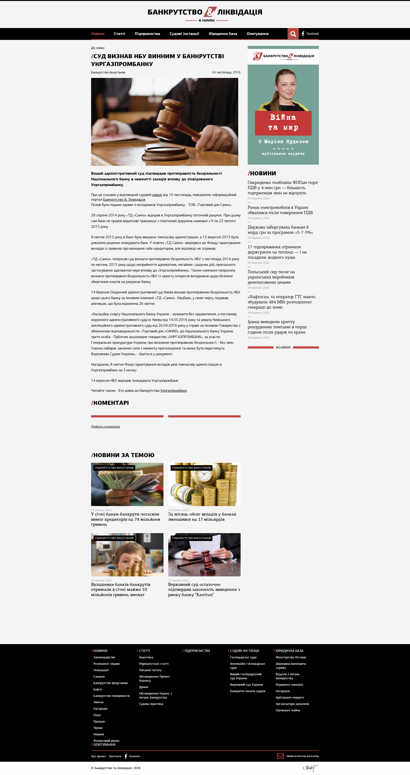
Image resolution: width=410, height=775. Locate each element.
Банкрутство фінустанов (115, 467)
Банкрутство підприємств (111, 696)
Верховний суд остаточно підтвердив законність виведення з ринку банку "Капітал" (204, 589)
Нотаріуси (283, 691)
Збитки (98, 702)
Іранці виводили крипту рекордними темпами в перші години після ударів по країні (277, 327)
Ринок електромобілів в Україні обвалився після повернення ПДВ (280, 210)
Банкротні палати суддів (247, 691)
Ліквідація (101, 670)
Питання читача (150, 670)
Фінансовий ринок (106, 741)
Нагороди (100, 709)
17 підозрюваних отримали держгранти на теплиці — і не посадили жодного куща (277, 252)
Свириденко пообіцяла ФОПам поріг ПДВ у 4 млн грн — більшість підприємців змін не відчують (283, 188)
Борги (97, 689)
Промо (98, 728)
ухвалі (157, 194)
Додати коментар (105, 427)
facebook (313, 33)
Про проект (98, 756)
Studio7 (310, 768)
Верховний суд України (246, 685)
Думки (143, 687)
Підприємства (148, 33)
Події (97, 715)
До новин (97, 48)
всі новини (283, 347)
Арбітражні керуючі (290, 697)
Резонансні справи (106, 664)
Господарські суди (243, 657)
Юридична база (223, 33)
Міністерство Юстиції (291, 657)
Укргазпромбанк (173, 390)
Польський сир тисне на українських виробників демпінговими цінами (271, 277)
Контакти (115, 756)
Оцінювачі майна (288, 710)
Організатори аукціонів (292, 704)
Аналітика (146, 657)
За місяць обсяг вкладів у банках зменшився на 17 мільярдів (202, 517)
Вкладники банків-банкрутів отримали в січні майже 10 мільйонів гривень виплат (120, 589)
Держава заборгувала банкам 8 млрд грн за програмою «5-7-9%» (280, 230)
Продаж (99, 721)
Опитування (258, 33)
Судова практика (151, 704)
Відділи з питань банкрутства (288, 676)
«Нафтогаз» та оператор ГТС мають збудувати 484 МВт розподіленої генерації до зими (282, 302)
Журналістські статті (154, 664)
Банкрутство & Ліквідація (124, 199)
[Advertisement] (283, 384)
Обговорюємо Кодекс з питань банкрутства (155, 695)
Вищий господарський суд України (245, 676)
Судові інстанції (185, 33)
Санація (99, 677)
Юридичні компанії (289, 685)
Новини (98, 33)
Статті (120, 33)
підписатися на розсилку (302, 756)
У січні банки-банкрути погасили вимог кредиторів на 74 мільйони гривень (125, 519)
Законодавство (104, 657)
